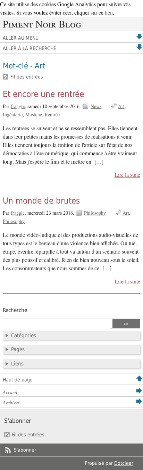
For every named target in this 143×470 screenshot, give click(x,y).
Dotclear (123, 463)
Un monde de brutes (41, 201)
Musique (33, 114)
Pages (18, 349)
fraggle (18, 106)
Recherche (15, 310)
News (96, 106)
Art (121, 106)
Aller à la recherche (29, 48)
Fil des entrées (26, 77)
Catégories (23, 335)
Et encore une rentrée (43, 94)
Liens (17, 364)
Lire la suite (127, 175)
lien (109, 12)
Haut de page (18, 379)
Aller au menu (21, 38)
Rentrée (52, 114)
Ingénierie (13, 114)
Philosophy (95, 212)
